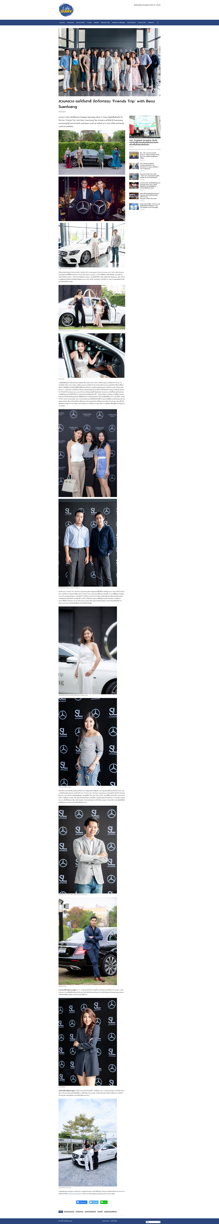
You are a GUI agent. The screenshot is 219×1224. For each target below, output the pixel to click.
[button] (158, 22)
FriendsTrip (79, 1212)
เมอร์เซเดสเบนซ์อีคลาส (110, 1212)
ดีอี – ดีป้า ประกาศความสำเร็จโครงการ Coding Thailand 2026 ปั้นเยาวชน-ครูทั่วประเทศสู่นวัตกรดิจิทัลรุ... (149, 155)
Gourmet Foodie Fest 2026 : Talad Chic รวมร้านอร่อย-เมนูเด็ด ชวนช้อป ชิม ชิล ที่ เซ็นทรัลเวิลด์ (149, 175)
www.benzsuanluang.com (75, 1194)
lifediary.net (68, 1221)
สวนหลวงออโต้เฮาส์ (90, 1212)
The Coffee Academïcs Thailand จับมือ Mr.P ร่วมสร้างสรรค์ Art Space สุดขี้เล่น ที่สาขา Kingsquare (149, 166)
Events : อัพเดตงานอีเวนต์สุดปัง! (137, 137)
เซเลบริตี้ (100, 1212)
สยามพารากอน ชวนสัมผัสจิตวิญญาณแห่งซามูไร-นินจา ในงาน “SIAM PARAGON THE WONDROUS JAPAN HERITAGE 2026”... (150, 185)
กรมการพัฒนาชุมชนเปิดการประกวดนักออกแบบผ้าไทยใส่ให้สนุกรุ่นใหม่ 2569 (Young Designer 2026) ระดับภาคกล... (149, 196)
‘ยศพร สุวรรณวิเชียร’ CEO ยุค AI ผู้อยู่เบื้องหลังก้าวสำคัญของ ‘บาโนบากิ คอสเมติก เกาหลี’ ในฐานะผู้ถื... (150, 205)
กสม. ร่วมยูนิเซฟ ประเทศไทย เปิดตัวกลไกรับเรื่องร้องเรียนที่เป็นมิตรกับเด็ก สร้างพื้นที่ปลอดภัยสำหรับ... (143, 142)
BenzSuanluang (69, 1212)
